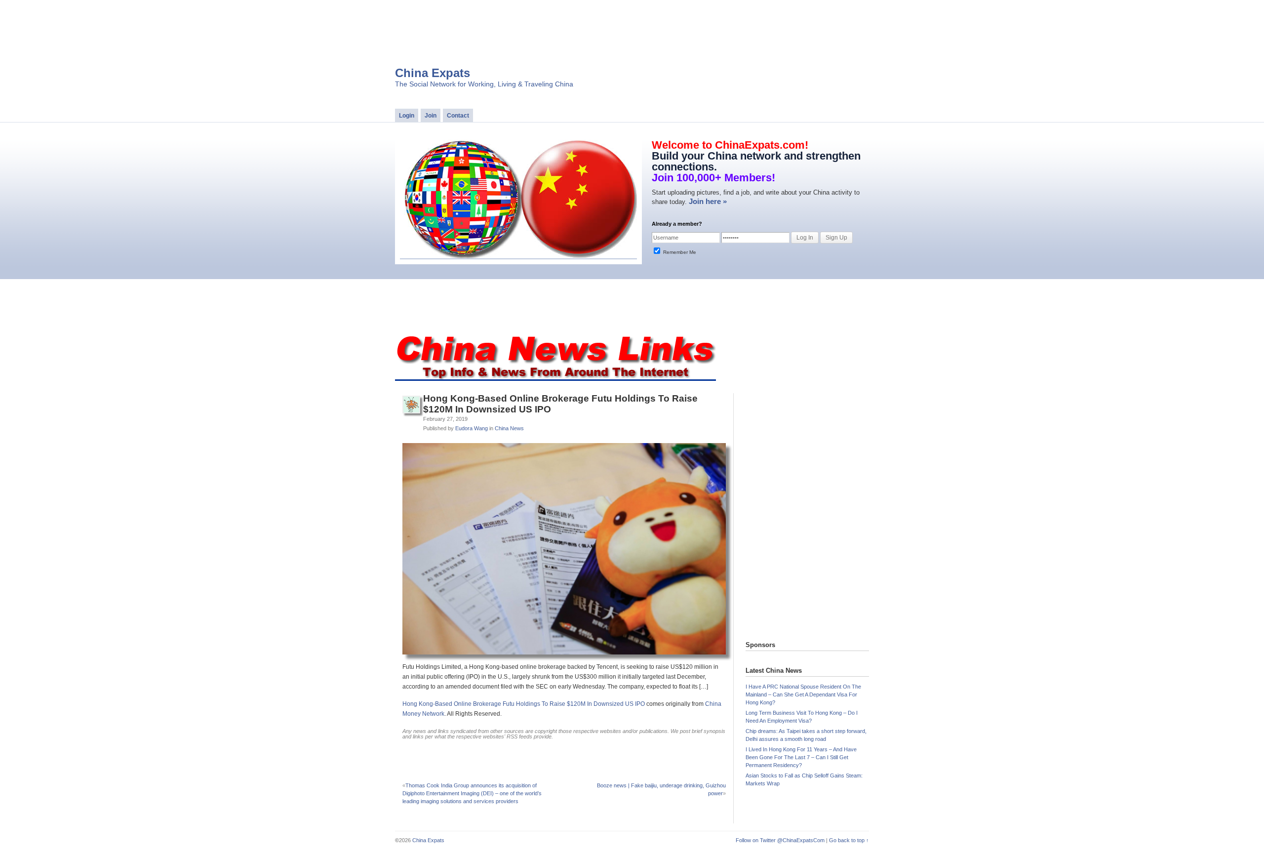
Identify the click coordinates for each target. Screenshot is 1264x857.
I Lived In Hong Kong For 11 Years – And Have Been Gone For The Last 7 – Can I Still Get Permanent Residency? (801, 757)
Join (430, 115)
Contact (458, 115)
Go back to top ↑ (849, 840)
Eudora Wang (471, 428)
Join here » (708, 201)
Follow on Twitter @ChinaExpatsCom (780, 840)
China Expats (432, 73)
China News (509, 428)
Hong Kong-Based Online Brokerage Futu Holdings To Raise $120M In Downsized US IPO (523, 703)
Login (406, 115)
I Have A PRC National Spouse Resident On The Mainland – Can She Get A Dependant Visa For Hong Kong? (803, 694)
